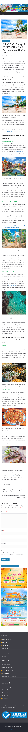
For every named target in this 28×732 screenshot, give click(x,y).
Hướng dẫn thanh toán (7, 670)
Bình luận (4, 512)
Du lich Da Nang (6, 692)
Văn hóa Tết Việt (6, 651)
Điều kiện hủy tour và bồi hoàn (9, 679)
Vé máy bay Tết (5, 653)
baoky (11, 55)
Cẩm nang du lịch (6, 645)
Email (3, 537)
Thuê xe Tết (5, 648)
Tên (2, 530)
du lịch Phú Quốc (10, 131)
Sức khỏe (4, 656)
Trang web (4, 543)
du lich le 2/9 (5, 695)
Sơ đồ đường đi (5, 673)
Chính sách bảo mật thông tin (9, 676)
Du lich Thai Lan (6, 689)
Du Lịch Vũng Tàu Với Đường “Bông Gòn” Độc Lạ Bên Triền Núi (13, 496)
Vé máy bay (5, 698)
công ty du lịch (12, 475)
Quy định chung (6, 664)
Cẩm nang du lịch (6, 41)
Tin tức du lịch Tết (6, 639)
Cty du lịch (4, 687)
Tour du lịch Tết (6, 642)
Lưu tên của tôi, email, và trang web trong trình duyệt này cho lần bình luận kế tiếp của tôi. (13, 553)
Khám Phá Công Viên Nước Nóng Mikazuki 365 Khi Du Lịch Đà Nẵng (15, 491)
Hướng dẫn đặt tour (7, 667)
